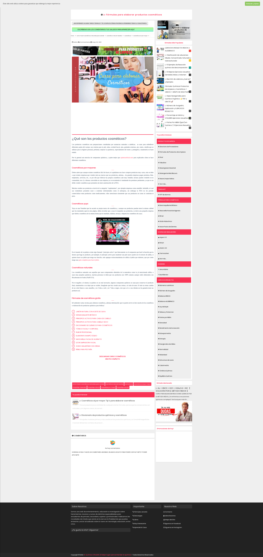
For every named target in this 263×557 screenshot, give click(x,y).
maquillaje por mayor (108, 387)
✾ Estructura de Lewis (166, 360)
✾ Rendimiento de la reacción (168, 328)
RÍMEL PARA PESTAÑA (84, 349)
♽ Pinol (160, 157)
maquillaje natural (94, 387)
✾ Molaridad (162, 355)
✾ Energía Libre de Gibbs (166, 344)
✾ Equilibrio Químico (165, 376)
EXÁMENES (161, 264)
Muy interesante (140, 524)
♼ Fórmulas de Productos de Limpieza (172, 152)
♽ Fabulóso (162, 163)
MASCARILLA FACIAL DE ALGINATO (89, 339)
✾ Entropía (162, 339)
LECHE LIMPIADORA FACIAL (86, 342)
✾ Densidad (162, 323)
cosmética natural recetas (114, 384)
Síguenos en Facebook (172, 524)
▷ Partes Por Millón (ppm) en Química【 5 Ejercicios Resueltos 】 (178, 125)
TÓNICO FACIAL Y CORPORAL (87, 329)
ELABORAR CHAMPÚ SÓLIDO (86, 336)
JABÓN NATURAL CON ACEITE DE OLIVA (91, 311)
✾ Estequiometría (164, 333)
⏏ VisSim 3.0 (162, 248)
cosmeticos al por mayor (142, 384)
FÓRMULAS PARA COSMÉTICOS (168, 200)
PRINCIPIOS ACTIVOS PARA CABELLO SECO (92, 322)
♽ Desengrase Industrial (167, 168)
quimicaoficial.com (127, 157)
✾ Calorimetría (163, 365)
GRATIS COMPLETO (112, 359)
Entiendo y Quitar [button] (252, 4)
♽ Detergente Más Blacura (167, 173)
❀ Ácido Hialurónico (165, 221)
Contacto (168, 512)
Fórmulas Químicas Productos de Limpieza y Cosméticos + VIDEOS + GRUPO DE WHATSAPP (177, 89)
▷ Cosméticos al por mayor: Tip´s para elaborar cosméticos (107, 400)
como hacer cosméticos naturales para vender (88, 384)
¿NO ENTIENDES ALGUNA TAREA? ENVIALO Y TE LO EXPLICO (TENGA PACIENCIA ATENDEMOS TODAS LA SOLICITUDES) (110, 23)
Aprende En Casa (140, 527)
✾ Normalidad (163, 349)
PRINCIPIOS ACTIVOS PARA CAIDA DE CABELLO (93, 318)
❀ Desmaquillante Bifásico (167, 205)
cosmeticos (129, 384)
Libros (136, 520)
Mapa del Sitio (170, 520)
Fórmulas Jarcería (140, 512)
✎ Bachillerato (163, 275)
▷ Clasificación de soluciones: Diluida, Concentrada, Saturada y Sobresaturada (178, 58)
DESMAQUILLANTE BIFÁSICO (86, 315)
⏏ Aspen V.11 (162, 237)
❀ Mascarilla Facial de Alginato (169, 211)
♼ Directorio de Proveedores (168, 147)
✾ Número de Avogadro (166, 291)
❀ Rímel (160, 216)
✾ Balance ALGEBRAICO (166, 301)
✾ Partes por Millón (164, 317)
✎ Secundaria (163, 269)
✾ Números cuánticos (166, 285)
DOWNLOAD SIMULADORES (167, 232)
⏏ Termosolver (163, 253)
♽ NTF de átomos (164, 195)
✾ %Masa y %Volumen (166, 312)
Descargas (138, 516)
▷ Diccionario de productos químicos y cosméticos (103, 415)
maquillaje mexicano (79, 387)
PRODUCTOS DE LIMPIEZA (166, 141)
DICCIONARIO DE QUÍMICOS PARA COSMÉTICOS (94, 325)
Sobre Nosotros (170, 516)
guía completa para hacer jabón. (89, 260)
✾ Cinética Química (165, 371)
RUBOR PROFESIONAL (84, 332)
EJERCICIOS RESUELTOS (166, 280)
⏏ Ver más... (162, 259)
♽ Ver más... (162, 184)
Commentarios (85, 42)
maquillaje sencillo (123, 387)
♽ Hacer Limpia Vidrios (166, 179)
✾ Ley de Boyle (163, 307)
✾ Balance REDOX (164, 296)
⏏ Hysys (161, 243)
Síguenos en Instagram (173, 527)
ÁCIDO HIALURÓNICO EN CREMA (88, 346)
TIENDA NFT (162, 189)
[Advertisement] (112, 119)
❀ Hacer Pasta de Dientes (167, 227)
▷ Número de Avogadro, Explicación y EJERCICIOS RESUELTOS (174, 108)
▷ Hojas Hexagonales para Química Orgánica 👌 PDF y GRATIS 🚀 (176, 99)
